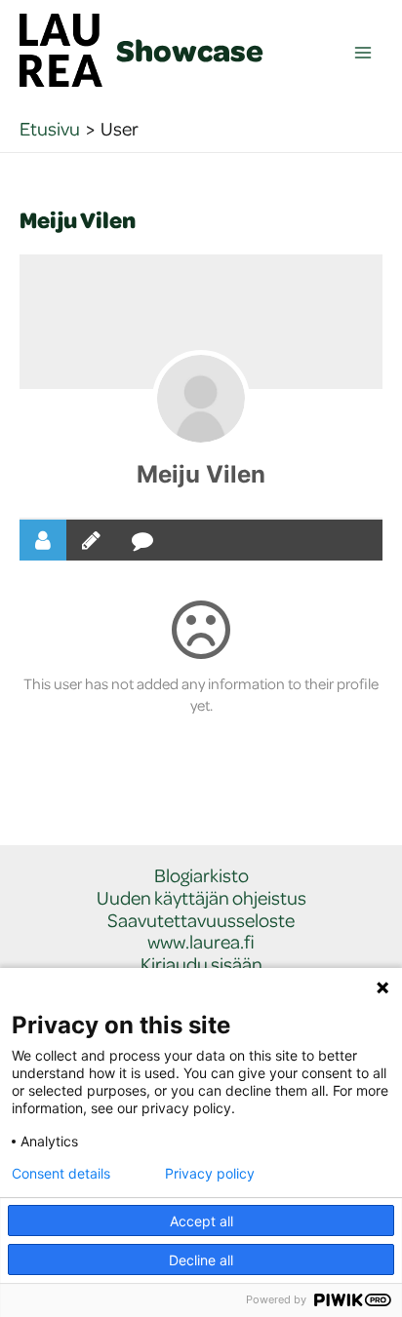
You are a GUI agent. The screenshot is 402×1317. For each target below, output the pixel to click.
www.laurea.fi (201, 942)
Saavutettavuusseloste (201, 921)
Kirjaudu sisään (201, 964)
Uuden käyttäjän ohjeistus (201, 898)
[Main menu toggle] (363, 53)
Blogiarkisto (201, 876)
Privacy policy (210, 1173)
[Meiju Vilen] (201, 398)
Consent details (61, 1173)
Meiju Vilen (201, 474)
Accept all (201, 1221)
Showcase (189, 49)
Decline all (201, 1260)
